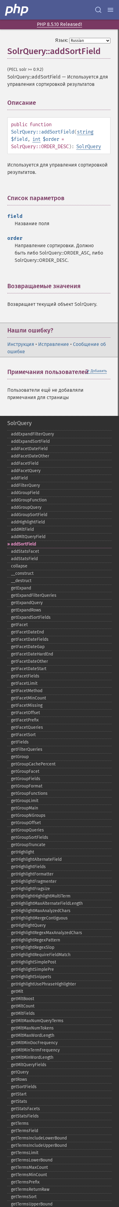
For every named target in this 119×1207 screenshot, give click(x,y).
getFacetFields (25, 676)
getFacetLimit (24, 683)
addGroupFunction (29, 500)
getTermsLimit (24, 1152)
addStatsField (24, 558)
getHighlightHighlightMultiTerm (40, 896)
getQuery (20, 1072)
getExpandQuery (27, 602)
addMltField (22, 529)
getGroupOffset (26, 822)
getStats (19, 1101)
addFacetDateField (29, 448)
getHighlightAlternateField (36, 859)
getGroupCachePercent (33, 764)
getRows (19, 1079)
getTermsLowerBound (31, 1160)
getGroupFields (25, 778)
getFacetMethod (26, 690)
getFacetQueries (27, 727)
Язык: (61, 40)
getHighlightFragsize (30, 888)
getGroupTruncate (28, 844)
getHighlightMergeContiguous (39, 918)
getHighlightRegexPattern (35, 940)
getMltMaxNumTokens (32, 1028)
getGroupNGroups (28, 815)
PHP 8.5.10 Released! (59, 24)
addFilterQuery (25, 485)
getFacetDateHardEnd (32, 654)
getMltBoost (22, 998)
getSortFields (24, 1086)
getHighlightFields (28, 866)
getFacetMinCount (28, 698)
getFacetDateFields (30, 639)
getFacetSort (23, 734)
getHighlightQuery (28, 925)
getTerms (20, 1123)
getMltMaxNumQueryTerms (37, 1020)
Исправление (53, 344)
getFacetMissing (26, 705)
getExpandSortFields (31, 617)
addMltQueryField (28, 536)
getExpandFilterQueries (33, 595)
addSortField (23, 544)
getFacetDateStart (28, 668)
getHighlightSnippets (31, 976)
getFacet (19, 624)
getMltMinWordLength (32, 1057)
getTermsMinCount (29, 1174)
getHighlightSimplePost (33, 962)
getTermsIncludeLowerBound (39, 1138)
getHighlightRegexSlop (32, 947)
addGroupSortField (29, 514)
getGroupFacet (25, 771)
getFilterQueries (26, 749)
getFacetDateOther (29, 661)
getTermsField (24, 1130)
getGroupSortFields (29, 837)
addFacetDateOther (30, 456)
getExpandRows (26, 610)
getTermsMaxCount (29, 1167)
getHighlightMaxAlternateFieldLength (47, 903)
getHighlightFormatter (32, 874)
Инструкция (20, 344)
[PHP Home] (17, 10)
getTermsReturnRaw (30, 1189)
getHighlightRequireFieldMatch (40, 954)
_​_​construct (22, 573)
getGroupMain (24, 808)
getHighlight (22, 852)
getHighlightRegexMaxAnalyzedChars (46, 932)
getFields (20, 742)
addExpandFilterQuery (32, 434)
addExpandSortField (30, 441)
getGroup (20, 756)
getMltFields (23, 1013)
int (36, 139)
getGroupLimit (24, 800)
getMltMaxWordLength (32, 1035)
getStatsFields (25, 1116)
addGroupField (25, 492)
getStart (19, 1094)
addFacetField (24, 463)
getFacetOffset (25, 712)
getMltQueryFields (28, 1064)
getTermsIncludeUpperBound (39, 1145)
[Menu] (110, 10)
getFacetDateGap (28, 646)
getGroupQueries (27, 830)
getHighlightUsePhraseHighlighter (43, 984)
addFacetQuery (26, 470)
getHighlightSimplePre (32, 969)
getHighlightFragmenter (33, 881)
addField (19, 478)
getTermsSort (24, 1196)
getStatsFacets (25, 1108)
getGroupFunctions (29, 793)
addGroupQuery (26, 507)
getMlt (17, 991)
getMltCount (22, 1006)
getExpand (21, 588)
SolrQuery (88, 146)
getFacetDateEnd (27, 632)
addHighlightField (28, 522)
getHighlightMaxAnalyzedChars (40, 910)
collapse (19, 566)
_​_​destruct (21, 580)
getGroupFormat (26, 786)
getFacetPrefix (25, 720)
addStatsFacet (25, 551)
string (85, 132)
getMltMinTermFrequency (35, 1050)
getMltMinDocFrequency (34, 1042)
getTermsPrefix (25, 1182)
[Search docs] (98, 10)
